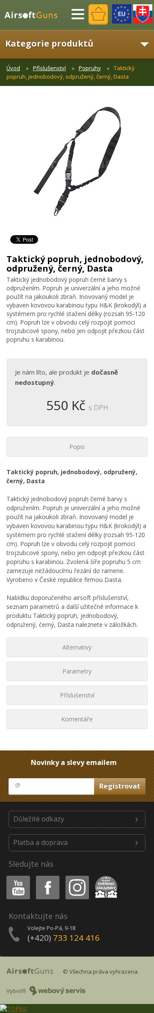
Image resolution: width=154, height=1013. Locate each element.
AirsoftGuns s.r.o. (34, 15)
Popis (77, 447)
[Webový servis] (58, 990)
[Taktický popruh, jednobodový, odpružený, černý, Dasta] (77, 167)
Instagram (76, 877)
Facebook (47, 877)
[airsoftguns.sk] (142, 14)
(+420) (63, 937)
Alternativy (77, 647)
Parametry (77, 671)
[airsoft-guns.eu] (121, 14)
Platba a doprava (40, 842)
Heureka (104, 877)
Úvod (13, 68)
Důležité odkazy (38, 819)
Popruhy (90, 68)
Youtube (16, 877)
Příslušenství (49, 68)
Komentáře (77, 719)
